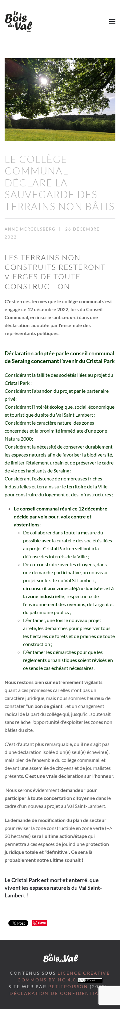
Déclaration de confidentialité (60, 993)
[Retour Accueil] (18, 21)
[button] (112, 21)
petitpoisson (68, 986)
